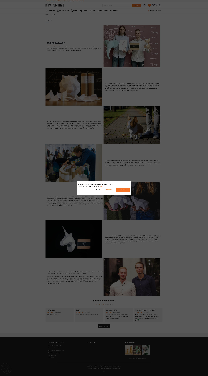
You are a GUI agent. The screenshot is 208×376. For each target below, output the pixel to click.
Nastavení (97, 190)
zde (101, 186)
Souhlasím (123, 190)
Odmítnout (108, 190)
